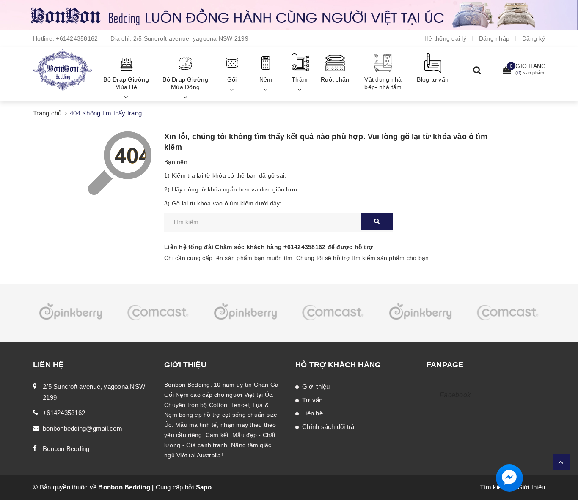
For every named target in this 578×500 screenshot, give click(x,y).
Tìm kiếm (493, 487)
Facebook (455, 395)
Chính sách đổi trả (328, 426)
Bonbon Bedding (66, 448)
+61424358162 (77, 38)
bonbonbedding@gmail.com (82, 428)
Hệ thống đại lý (445, 38)
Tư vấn (312, 400)
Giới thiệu (316, 386)
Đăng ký (533, 38)
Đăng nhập (494, 38)
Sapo (204, 487)
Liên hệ (312, 413)
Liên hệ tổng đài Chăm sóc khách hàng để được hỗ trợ (268, 246)
